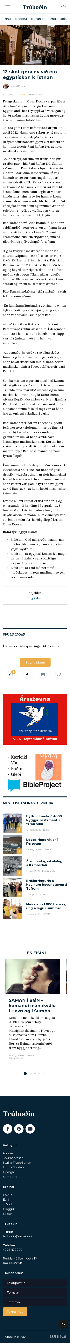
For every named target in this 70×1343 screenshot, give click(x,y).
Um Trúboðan (13, 1167)
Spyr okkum (35, 662)
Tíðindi (6, 19)
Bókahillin (38, 19)
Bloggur (21, 19)
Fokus (7, 1195)
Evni (6, 1199)
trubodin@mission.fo (18, 1236)
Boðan (64, 19)
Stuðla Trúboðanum (17, 1162)
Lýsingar (9, 1172)
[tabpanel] (32, 1013)
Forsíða (8, 1153)
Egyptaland (35, 598)
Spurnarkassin (13, 1158)
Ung (52, 19)
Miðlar (7, 1214)
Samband (10, 1177)
